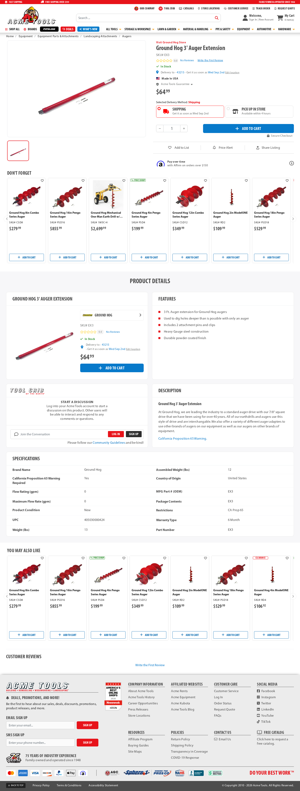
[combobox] (148, 18)
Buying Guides (138, 745)
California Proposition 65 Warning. (182, 438)
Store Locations (139, 715)
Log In (218, 697)
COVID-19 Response (185, 758)
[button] (258, 17)
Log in (116, 434)
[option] (18, 151)
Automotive (264, 29)
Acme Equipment (183, 697)
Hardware (285, 29)
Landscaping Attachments (100, 36)
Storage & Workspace (137, 29)
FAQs (217, 715)
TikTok (266, 722)
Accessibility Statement (103, 785)
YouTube (267, 715)
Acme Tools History (141, 697)
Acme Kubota (180, 703)
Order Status (223, 703)
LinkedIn (267, 709)
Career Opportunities (143, 703)
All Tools (112, 29)
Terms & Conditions (69, 785)
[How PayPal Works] (60, 773)
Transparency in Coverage (189, 751)
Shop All (14, 29)
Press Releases (138, 709)
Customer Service (226, 691)
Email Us (224, 739)
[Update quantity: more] (184, 128)
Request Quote (224, 709)
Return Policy (180, 739)
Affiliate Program (140, 739)
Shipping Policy (182, 745)
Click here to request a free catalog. (272, 741)
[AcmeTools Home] (31, 15)
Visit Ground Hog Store (171, 42)
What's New (90, 29)
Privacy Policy (41, 785)
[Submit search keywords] (217, 18)
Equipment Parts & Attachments (58, 36)
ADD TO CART (251, 128)
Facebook (268, 691)
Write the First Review (210, 60)
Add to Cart (29, 257)
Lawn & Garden (167, 29)
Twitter (266, 703)
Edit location (232, 72)
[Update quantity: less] (159, 128)
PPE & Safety (223, 29)
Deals (69, 29)
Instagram (268, 697)
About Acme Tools (141, 691)
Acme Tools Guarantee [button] (175, 84)
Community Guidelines (109, 443)
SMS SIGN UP (15, 735)
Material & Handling (196, 29)
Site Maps (135, 751)
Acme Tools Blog (182, 709)
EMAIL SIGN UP (16, 718)
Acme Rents (179, 691)
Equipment (244, 29)
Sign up (133, 434)
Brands (32, 29)
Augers (126, 36)
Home (10, 36)
